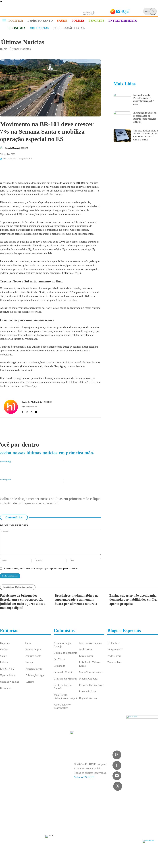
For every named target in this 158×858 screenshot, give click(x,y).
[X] (41, 168)
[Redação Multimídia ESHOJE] (2, 148)
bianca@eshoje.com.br (98, 850)
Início (3, 48)
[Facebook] (34, 168)
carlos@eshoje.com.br (69, 848)
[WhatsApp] (49, 168)
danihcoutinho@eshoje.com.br (131, 852)
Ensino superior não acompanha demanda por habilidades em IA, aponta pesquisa (133, 600)
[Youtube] (36, 411)
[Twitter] (117, 786)
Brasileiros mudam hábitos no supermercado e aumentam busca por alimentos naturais (76, 600)
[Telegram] (56, 168)
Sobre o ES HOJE (84, 777)
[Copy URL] (63, 168)
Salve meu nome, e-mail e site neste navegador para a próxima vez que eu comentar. (40, 568)
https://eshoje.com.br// (29, 406)
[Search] (153, 11)
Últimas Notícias (22, 42)
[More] (70, 168)
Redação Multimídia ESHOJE (16, 148)
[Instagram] (27, 411)
